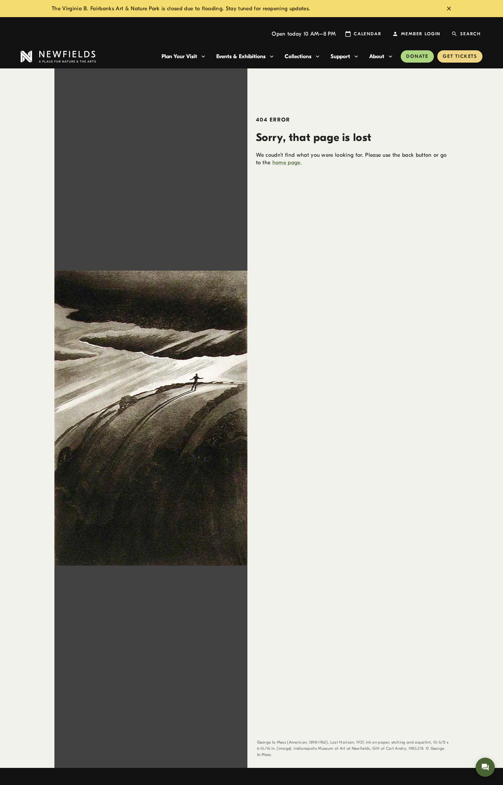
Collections (298, 56)
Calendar (367, 33)
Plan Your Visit (179, 56)
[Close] (449, 8)
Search (470, 33)
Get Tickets (460, 56)
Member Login (420, 33)
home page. (287, 162)
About (376, 56)
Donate (417, 56)
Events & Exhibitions (240, 56)
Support (340, 56)
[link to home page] (88, 57)
